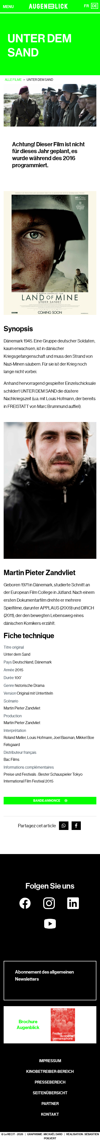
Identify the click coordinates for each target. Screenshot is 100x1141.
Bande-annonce (47, 800)
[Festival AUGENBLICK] (48, 6)
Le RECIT (9, 1134)
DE (94, 6)
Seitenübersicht (50, 1093)
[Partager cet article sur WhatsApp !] (63, 825)
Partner (50, 1103)
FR (86, 6)
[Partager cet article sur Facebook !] (76, 825)
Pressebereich (50, 1082)
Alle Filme (13, 80)
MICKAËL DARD (53, 1134)
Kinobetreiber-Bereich (50, 1071)
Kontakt (50, 1114)
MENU (8, 6)
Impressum (50, 1060)
